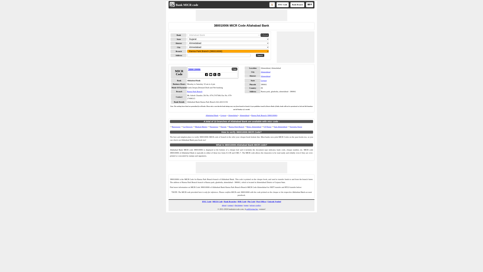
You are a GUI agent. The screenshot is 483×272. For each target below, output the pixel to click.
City (178, 47)
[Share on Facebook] (206, 75)
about (224, 205)
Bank (179, 35)
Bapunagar (176, 127)
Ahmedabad (265, 72)
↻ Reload (264, 35)
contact (230, 205)
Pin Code (251, 202)
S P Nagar (267, 127)
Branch (179, 51)
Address (178, 55)
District (179, 43)
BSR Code (242, 202)
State (179, 39)
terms (246, 205)
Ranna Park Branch (194, 92)
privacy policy (255, 205)
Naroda (223, 127)
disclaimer (239, 205)
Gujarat (264, 81)
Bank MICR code (187, 5)
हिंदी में (310, 5)
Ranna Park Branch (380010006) (264, 115)
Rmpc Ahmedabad (254, 127)
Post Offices (261, 202)
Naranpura (214, 127)
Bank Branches (230, 202)
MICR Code (218, 202)
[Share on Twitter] (214, 75)
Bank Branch (297, 5)
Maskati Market (201, 127)
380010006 (194, 69)
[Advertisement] (241, 15)
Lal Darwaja (188, 127)
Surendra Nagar (296, 127)
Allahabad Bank (212, 115)
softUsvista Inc (252, 209)
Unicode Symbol (274, 202)
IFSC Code (282, 5)
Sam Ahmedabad (280, 127)
